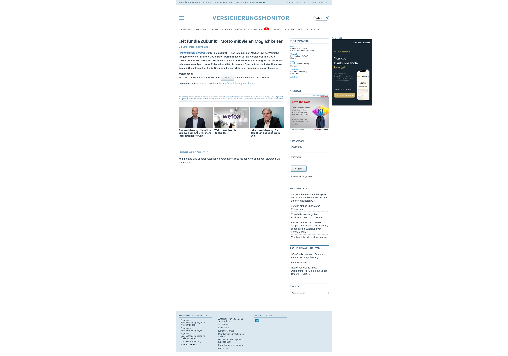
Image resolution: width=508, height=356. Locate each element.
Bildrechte (223, 348)
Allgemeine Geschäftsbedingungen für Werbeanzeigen (193, 322)
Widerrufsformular (189, 345)
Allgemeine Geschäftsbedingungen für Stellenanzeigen (193, 335)
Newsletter (310, 2)
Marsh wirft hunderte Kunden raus (309, 237)
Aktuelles (186, 29)
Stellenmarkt (258, 29)
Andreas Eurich (186, 47)
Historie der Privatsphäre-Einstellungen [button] (230, 340)
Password (296, 157)
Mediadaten (312, 29)
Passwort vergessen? (302, 176)
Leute (215, 29)
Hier (227, 77)
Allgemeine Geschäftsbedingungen (191, 329)
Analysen (227, 29)
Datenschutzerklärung (191, 341)
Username (296, 146)
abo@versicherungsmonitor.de (239, 83)
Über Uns (289, 29)
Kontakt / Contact (226, 331)
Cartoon (240, 29)
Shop (300, 29)
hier (181, 162)
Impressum (223, 328)
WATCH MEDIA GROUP (255, 2)
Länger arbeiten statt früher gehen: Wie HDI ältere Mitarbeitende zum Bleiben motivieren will (309, 197)
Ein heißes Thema (300, 262)
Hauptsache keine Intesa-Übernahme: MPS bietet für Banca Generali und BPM (309, 270)
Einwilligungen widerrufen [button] (230, 345)
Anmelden (324, 2)
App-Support (224, 324)
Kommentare (202, 29)
